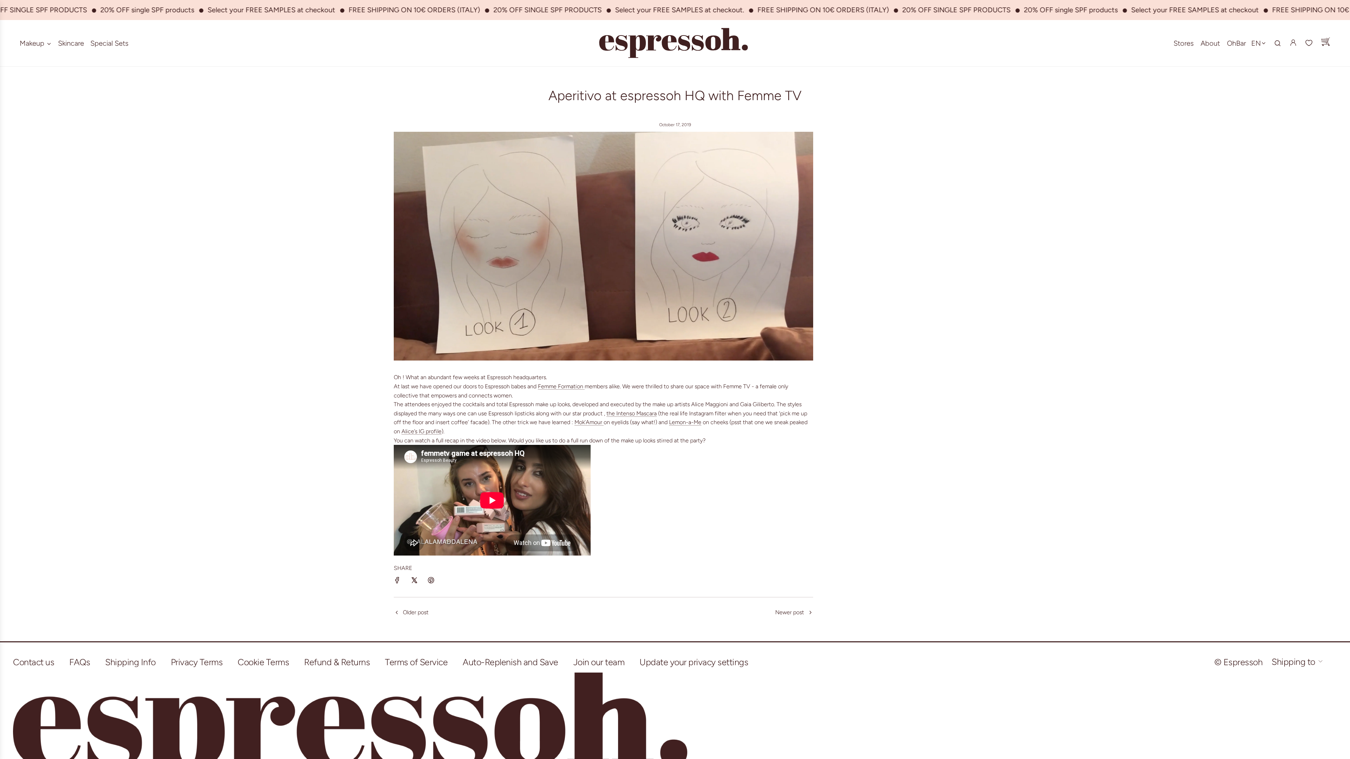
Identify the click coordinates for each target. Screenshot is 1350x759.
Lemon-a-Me (685, 422)
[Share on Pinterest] (431, 581)
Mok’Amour (588, 422)
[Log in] (1293, 43)
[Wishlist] (1309, 43)
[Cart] (1325, 43)
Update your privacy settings (693, 662)
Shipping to (1294, 661)
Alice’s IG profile (421, 431)
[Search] (1277, 43)
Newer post (789, 612)
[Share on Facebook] (397, 581)
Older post (416, 612)
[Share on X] (414, 581)
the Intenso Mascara (631, 413)
